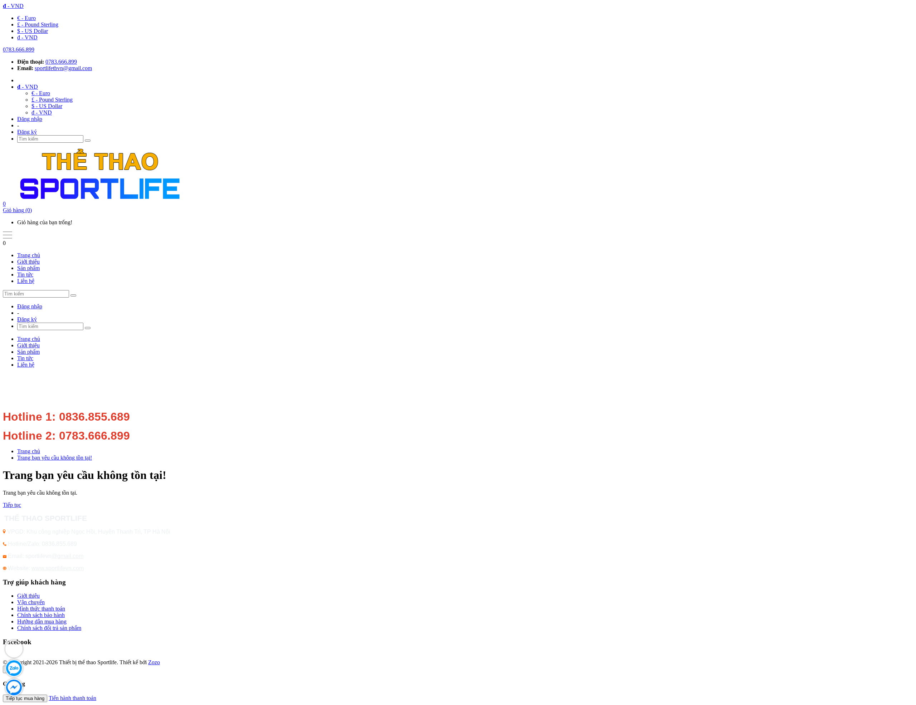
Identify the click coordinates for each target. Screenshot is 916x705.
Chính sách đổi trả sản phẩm (49, 628)
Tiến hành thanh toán (72, 698)
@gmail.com (67, 556)
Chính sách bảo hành (41, 615)
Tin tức (25, 274)
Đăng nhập (29, 119)
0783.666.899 (18, 49)
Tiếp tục (12, 505)
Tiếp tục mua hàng (25, 698)
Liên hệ (25, 281)
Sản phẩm (28, 268)
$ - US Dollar (32, 31)
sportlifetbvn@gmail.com (63, 68)
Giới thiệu (28, 262)
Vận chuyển (31, 602)
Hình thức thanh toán (41, 609)
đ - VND (27, 37)
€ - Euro (26, 18)
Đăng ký (27, 132)
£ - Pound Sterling (37, 24)
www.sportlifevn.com (57, 568)
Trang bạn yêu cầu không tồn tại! (54, 458)
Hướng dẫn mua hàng (42, 621)
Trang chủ (28, 255)
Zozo (154, 662)
